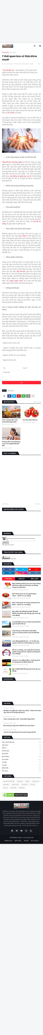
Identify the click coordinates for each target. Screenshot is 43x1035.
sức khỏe (11, 113)
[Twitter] (14, 396)
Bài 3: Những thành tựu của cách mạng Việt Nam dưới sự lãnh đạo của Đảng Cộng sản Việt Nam (26, 585)
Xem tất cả (37, 402)
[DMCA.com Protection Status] (15, 797)
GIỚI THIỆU (18, 841)
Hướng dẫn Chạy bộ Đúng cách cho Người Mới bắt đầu (11, 443)
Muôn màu (21, 756)
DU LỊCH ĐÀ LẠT (28, 838)
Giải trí (21, 748)
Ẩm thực (21, 771)
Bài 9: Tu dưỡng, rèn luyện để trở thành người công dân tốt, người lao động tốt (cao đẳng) (26, 652)
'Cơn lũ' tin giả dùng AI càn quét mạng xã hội (20, 732)
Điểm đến (21, 768)
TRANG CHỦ (8, 841)
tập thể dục (21, 271)
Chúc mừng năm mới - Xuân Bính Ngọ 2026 (10, 421)
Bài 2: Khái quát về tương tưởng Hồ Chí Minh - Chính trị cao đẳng (26, 603)
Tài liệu (21, 765)
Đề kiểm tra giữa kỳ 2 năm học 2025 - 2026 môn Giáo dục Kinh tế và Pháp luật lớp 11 (22, 711)
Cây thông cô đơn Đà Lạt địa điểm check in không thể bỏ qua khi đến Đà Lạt (25, 632)
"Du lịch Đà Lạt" (9, 70)
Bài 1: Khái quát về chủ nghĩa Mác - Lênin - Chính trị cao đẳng (24, 595)
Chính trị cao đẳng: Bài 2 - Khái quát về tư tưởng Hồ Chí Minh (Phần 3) (26, 661)
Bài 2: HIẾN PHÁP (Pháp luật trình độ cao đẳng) (26, 670)
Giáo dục (21, 745)
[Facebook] (9, 396)
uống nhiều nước (16, 281)
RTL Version (35, 841)
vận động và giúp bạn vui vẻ (20, 176)
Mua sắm (21, 754)
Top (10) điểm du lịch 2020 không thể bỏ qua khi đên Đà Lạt (26, 623)
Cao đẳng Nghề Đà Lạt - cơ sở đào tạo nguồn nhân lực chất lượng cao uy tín (25, 642)
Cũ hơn (37, 504)
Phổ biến (8, 579)
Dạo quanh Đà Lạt (21, 742)
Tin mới (21, 762)
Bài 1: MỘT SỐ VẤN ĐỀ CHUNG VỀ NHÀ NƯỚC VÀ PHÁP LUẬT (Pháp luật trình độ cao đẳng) (26, 613)
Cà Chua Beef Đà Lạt (30, 420)
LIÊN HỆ (26, 841)
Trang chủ (5, 52)
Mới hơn (5, 504)
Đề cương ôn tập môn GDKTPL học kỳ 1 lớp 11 (19, 726)
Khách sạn (21, 751)
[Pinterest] (19, 396)
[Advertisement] (21, 21)
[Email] (28, 396)
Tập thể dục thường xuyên (12, 162)
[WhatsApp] (23, 396)
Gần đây (21, 579)
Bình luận (34, 579)
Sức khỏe (13, 52)
